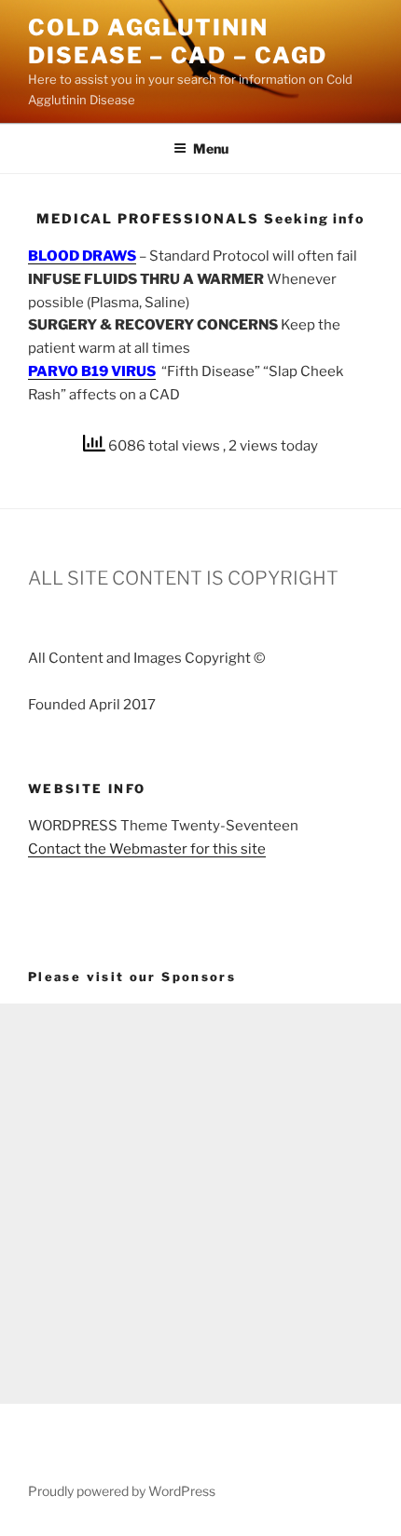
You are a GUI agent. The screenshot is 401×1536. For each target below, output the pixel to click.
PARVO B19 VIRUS (92, 371)
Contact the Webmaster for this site (147, 849)
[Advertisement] (200, 1204)
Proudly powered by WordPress (121, 1491)
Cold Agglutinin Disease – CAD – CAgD (177, 41)
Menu (210, 148)
